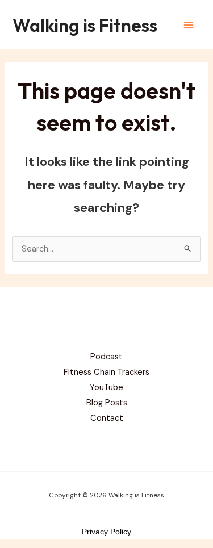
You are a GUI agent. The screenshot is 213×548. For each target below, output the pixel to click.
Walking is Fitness (84, 25)
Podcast (106, 357)
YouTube (106, 387)
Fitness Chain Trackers (106, 372)
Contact (106, 418)
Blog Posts (106, 403)
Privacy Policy (106, 531)
